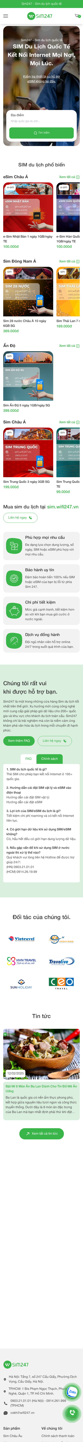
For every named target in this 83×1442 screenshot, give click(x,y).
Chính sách (49, 759)
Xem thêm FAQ (19, 741)
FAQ (28, 759)
